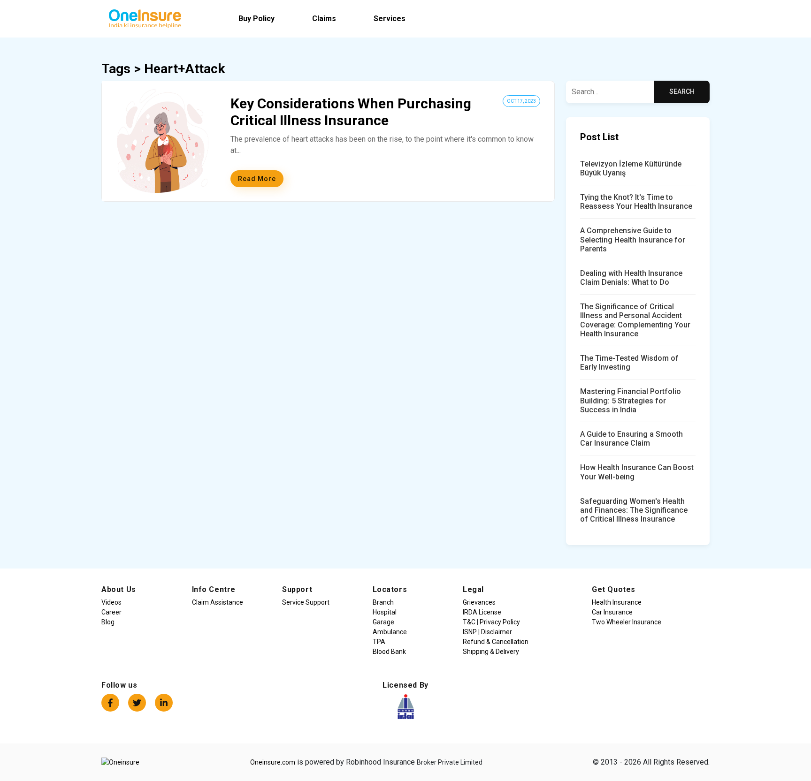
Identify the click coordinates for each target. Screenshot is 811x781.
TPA (379, 641)
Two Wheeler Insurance (626, 622)
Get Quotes (613, 589)
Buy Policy (256, 18)
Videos (111, 602)
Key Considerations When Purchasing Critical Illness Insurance (350, 112)
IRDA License (482, 612)
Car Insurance (612, 612)
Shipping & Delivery (491, 651)
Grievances (479, 602)
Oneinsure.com (272, 762)
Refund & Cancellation (495, 641)
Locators (390, 589)
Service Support (305, 602)
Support (297, 589)
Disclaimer (496, 632)
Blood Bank (389, 651)
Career (111, 612)
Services (390, 18)
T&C (470, 622)
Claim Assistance (217, 602)
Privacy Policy (499, 622)
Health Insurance (617, 602)
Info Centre (214, 589)
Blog (108, 622)
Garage (383, 622)
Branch (383, 602)
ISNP (470, 632)
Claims (324, 18)
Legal (473, 589)
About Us (118, 589)
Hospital (385, 612)
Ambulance (390, 632)
